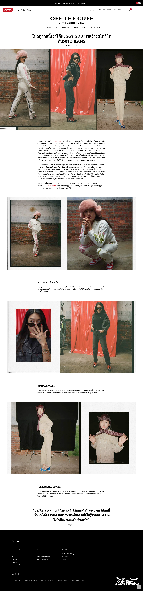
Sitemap (64, 559)
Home (49, 27)
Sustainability (95, 27)
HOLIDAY (84, 27)
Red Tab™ (92, 10)
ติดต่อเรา (14, 554)
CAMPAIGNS (66, 27)
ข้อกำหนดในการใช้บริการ (47, 580)
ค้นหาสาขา (15, 562)
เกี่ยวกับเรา (40, 554)
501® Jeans (52, 186)
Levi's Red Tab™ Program (69, 554)
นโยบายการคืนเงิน (16, 580)
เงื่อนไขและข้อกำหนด (42, 559)
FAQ (13, 556)
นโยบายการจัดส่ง (62, 580)
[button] (140, 10)
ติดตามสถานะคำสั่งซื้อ (17, 565)
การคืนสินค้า (15, 559)
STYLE (56, 27)
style (68, 45)
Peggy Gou (57, 141)
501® (76, 27)
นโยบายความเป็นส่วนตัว (43, 556)
